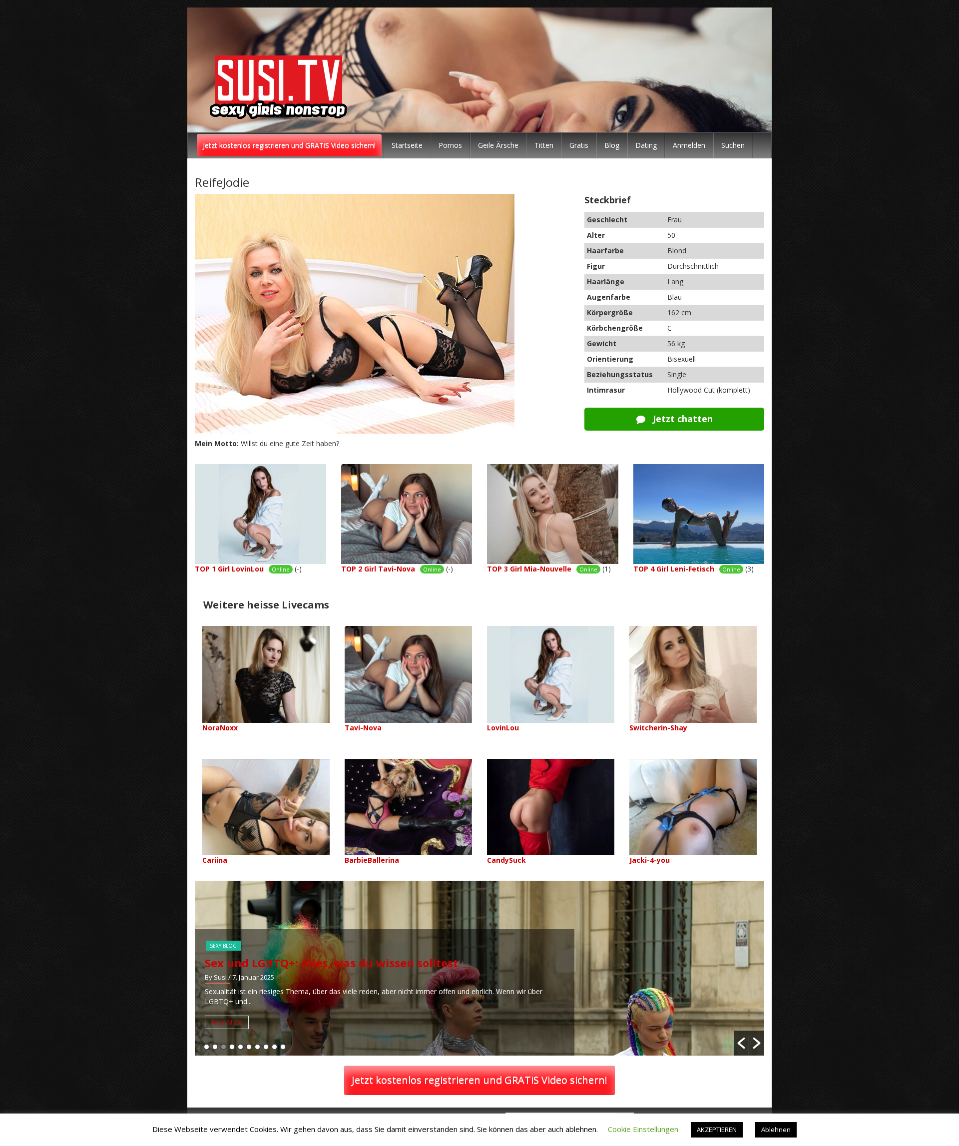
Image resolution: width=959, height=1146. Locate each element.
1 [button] (206, 1047)
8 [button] (266, 1047)
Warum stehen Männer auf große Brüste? (321, 962)
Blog (611, 145)
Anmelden (689, 145)
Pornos (450, 145)
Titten (543, 145)
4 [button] (232, 1047)
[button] (741, 1043)
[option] (479, 968)
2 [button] (215, 1047)
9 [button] (274, 1047)
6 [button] (249, 1047)
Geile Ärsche (498, 145)
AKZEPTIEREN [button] (717, 1129)
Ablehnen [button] (776, 1129)
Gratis (578, 145)
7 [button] (257, 1047)
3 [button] (223, 1047)
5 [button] (240, 1047)
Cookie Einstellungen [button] (643, 1129)
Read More (226, 1022)
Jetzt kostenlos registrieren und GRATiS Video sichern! (289, 145)
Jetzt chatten (681, 419)
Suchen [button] (733, 145)
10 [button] (283, 1047)
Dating (646, 145)
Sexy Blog (223, 945)
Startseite (407, 145)
